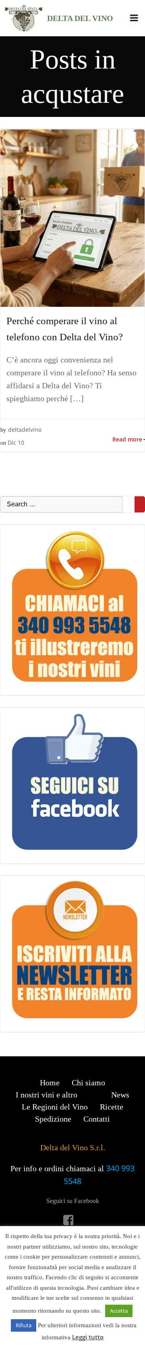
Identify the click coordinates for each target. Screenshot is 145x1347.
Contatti (96, 1118)
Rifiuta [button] (23, 1325)
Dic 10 (16, 442)
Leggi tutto (88, 1337)
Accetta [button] (119, 1310)
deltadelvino (24, 429)
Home (50, 1082)
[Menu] (134, 18)
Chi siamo (88, 1082)
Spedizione (53, 1118)
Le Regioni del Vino (55, 1106)
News (120, 1094)
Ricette (111, 1106)
